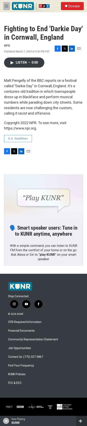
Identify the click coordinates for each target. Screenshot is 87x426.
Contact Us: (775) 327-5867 (25, 356)
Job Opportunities (19, 348)
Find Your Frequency (21, 365)
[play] (6, 421)
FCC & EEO (14, 382)
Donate (74, 6)
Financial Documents (21, 330)
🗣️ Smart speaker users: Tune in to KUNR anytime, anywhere (43, 231)
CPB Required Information (24, 322)
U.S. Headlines (18, 138)
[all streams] (81, 421)
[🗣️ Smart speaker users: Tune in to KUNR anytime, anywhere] (43, 197)
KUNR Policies (16, 374)
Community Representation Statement (33, 339)
